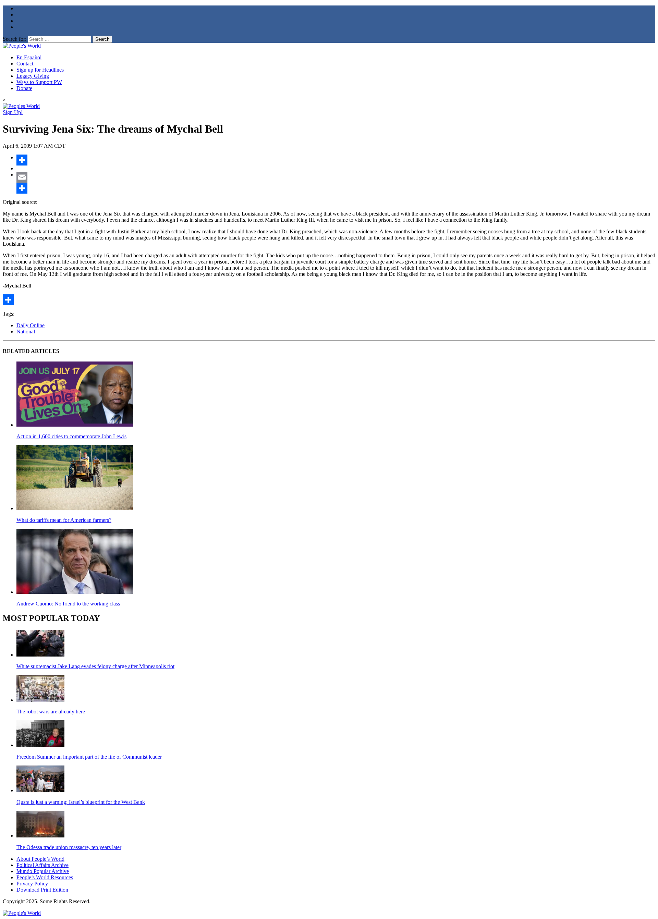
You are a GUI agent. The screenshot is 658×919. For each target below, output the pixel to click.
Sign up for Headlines (40, 70)
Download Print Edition (42, 890)
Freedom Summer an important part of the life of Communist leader (89, 757)
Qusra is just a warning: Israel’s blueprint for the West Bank (80, 802)
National (25, 331)
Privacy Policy (32, 883)
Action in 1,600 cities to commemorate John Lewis (71, 436)
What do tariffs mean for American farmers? (63, 520)
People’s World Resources (44, 877)
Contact (24, 63)
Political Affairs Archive (42, 865)
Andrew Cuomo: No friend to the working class (68, 603)
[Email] (335, 177)
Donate (24, 88)
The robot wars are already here (50, 711)
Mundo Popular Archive (42, 871)
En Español (28, 57)
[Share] (335, 160)
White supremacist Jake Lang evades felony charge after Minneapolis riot (95, 666)
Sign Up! (13, 112)
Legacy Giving (32, 76)
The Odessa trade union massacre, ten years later (68, 847)
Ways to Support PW (39, 82)
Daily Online (30, 325)
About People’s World (40, 859)
